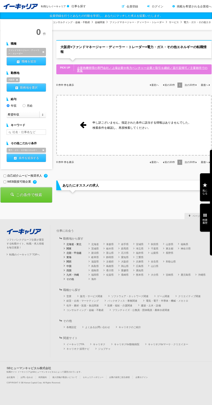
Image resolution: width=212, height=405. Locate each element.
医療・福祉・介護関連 (119, 305)
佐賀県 (110, 274)
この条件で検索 (29, 195)
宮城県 (139, 244)
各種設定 (71, 327)
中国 (68, 266)
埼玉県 (139, 248)
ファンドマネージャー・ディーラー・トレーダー (137, 22)
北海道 (95, 244)
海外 (93, 279)
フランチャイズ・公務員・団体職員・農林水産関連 (141, 310)
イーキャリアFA (75, 344)
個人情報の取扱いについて (64, 377)
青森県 (110, 244)
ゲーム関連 (163, 296)
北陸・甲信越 (73, 253)
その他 (70, 279)
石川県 (125, 253)
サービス (174, 22)
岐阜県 (95, 257)
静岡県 (110, 257)
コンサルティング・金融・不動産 (71, 22)
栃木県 (110, 248)
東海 (68, 257)
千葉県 (154, 248)
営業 (68, 296)
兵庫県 (139, 261)
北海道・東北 (73, 244)
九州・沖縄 (72, 274)
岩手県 (125, 244)
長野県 (169, 253)
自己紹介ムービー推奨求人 (25, 175)
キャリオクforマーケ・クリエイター (168, 344)
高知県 (139, 270)
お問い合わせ (26, 377)
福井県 (139, 253)
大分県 (154, 274)
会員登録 (132, 6)
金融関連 (100, 22)
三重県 (139, 257)
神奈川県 (186, 248)
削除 (43, 52)
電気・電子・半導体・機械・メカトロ (167, 300)
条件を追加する (29, 157)
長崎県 (125, 274)
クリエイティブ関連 (189, 296)
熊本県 (139, 274)
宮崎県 (169, 274)
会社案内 (11, 377)
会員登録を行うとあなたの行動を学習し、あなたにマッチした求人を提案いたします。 (106, 15)
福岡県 (95, 274)
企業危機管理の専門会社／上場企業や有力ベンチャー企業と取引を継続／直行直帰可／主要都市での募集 (142, 69)
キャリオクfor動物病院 (126, 344)
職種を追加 (29, 61)
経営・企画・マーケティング (82, 300)
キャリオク (99, 344)
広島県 (139, 266)
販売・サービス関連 (91, 296)
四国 (68, 270)
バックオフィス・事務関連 (122, 300)
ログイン (157, 6)
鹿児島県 (186, 274)
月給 (30, 105)
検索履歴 (204, 221)
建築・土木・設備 (151, 305)
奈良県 (154, 261)
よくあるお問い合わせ (97, 327)
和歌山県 (171, 261)
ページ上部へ (200, 216)
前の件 (170, 85)
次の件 (190, 85)
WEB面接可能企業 (19, 181)
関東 (68, 248)
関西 (68, 261)
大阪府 (125, 261)
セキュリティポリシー (93, 377)
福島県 (184, 244)
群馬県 (125, 248)
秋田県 (154, 244)
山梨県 (154, 253)
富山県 (110, 253)
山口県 (154, 266)
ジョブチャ (104, 348)
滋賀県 (95, 261)
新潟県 (95, 253)
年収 (14, 105)
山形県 (169, 244)
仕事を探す (78, 6)
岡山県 (125, 266)
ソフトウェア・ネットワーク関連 (129, 296)
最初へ (155, 85)
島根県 (110, 266)
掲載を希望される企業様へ (194, 6)
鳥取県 (95, 266)
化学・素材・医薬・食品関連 (82, 305)
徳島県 (95, 270)
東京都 (169, 248)
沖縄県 (202, 274)
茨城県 (95, 248)
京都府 (110, 261)
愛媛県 (125, 270)
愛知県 (125, 257)
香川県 (110, 270)
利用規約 (43, 377)
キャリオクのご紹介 (130, 327)
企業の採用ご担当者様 (119, 377)
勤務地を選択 (28, 87)
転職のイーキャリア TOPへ (24, 254)
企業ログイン (141, 377)
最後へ (204, 85)
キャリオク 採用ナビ (77, 348)
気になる (204, 192)
